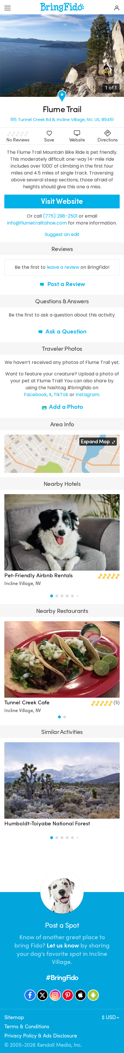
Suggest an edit (62, 234)
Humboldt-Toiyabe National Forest (47, 823)
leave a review (63, 267)
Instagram (87, 394)
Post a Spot (62, 925)
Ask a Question (65, 331)
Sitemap (14, 1017)
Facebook (35, 394)
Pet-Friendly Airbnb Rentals (38, 575)
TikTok (61, 394)
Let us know (63, 945)
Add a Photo (65, 407)
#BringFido (62, 977)
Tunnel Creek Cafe (27, 702)
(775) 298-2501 (60, 216)
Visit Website (62, 201)
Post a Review (65, 284)
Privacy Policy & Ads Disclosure (40, 1036)
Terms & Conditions (26, 1026)
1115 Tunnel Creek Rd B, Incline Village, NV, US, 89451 (62, 119)
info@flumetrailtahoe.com (37, 223)
